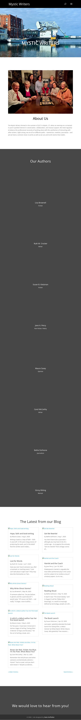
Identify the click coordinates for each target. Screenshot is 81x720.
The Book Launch (51, 618)
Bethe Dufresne (40, 450)
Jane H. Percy (40, 325)
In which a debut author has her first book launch (23, 619)
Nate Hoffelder (49, 717)
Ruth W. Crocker (40, 243)
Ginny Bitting (40, 490)
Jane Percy (49, 566)
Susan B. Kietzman (40, 284)
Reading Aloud (50, 591)
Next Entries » (68, 672)
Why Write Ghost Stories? (20, 588)
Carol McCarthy (40, 409)
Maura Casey (40, 368)
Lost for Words (16, 561)
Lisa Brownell (40, 202)
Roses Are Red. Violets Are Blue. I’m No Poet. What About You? (23, 651)
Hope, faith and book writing (22, 533)
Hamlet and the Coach (53, 563)
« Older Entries (13, 672)
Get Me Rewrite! (50, 533)
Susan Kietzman (51, 621)
